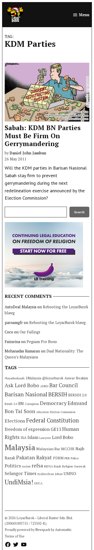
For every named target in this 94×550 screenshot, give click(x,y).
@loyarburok (52, 378)
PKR (67, 458)
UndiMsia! (19, 482)
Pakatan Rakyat (34, 457)
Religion (67, 466)
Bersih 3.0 (11, 404)
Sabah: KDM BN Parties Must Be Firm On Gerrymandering (43, 135)
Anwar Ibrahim (76, 378)
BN (21, 403)
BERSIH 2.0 (77, 394)
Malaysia (20, 447)
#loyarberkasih (15, 378)
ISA (23, 437)
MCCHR (67, 449)
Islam (32, 437)
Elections (15, 421)
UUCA (38, 483)
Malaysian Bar (48, 448)
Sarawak (80, 466)
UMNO (70, 473)
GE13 (56, 429)
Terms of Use (15, 536)
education (42, 412)
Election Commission (62, 412)
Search (79, 212)
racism (26, 466)
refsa (37, 465)
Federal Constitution (52, 420)
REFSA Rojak (52, 466)
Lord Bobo (62, 437)
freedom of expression (27, 429)
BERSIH (57, 394)
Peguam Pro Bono (42, 341)
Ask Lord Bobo (22, 385)
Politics (13, 465)
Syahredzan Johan (50, 474)
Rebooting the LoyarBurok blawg (57, 322)
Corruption (32, 404)
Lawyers (45, 438)
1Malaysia (33, 378)
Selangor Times (20, 473)
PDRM (58, 458)
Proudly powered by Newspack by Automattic (38, 530)
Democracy (53, 403)
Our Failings (30, 331)
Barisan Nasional (26, 394)
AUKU (44, 386)
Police (75, 458)
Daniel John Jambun (28, 152)
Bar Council (63, 385)
